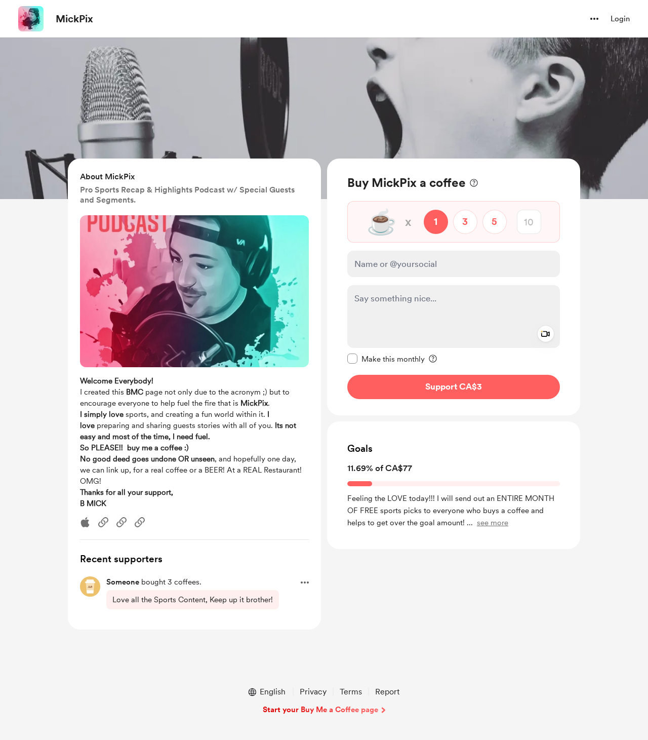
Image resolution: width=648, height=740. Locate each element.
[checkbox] (386, 358)
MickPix (74, 19)
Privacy (313, 691)
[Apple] (85, 522)
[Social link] (103, 522)
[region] (453, 287)
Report (387, 691)
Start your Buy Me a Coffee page (320, 709)
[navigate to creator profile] (31, 18)
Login (620, 18)
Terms (351, 691)
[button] (594, 19)
